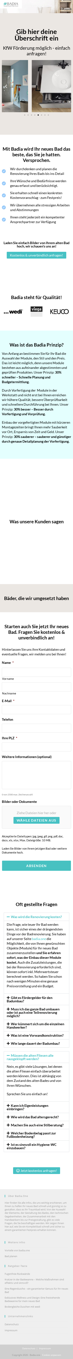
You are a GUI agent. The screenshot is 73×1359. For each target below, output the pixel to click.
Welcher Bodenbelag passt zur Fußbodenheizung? (31, 1135)
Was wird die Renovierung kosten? (36, 917)
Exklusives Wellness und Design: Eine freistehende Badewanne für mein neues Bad (32, 1299)
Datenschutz (12, 1324)
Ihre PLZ (9, 738)
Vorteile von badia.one (17, 1250)
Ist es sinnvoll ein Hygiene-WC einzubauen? (32, 1146)
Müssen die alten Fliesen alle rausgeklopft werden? (30, 1057)
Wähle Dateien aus (37, 820)
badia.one (39, 939)
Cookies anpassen (51, 1355)
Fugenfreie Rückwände (17, 1274)
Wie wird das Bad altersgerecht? (35, 1117)
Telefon (7, 719)
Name (8, 662)
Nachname (9, 693)
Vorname (8, 678)
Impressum (11, 1330)
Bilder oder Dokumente (19, 801)
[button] (6, 86)
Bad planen (11, 1256)
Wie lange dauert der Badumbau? (35, 1043)
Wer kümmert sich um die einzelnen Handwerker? (35, 1025)
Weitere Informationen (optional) (26, 757)
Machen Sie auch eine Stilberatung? (37, 1125)
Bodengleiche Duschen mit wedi (22, 1306)
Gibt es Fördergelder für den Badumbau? (29, 999)
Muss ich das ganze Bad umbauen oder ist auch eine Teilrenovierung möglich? (33, 1012)
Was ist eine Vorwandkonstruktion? (37, 1035)
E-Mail (8, 701)
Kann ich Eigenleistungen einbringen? (27, 1107)
